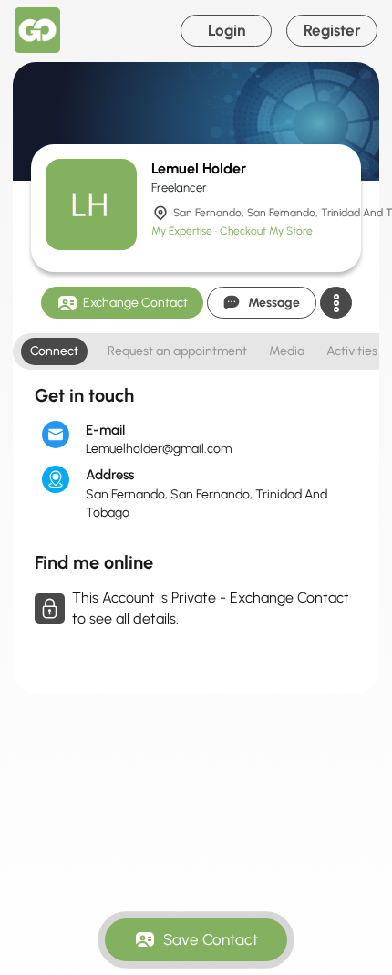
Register (332, 30)
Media (286, 351)
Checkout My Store (266, 231)
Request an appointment (177, 351)
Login (226, 30)
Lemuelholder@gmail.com (159, 448)
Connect (54, 351)
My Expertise (183, 231)
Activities (351, 351)
